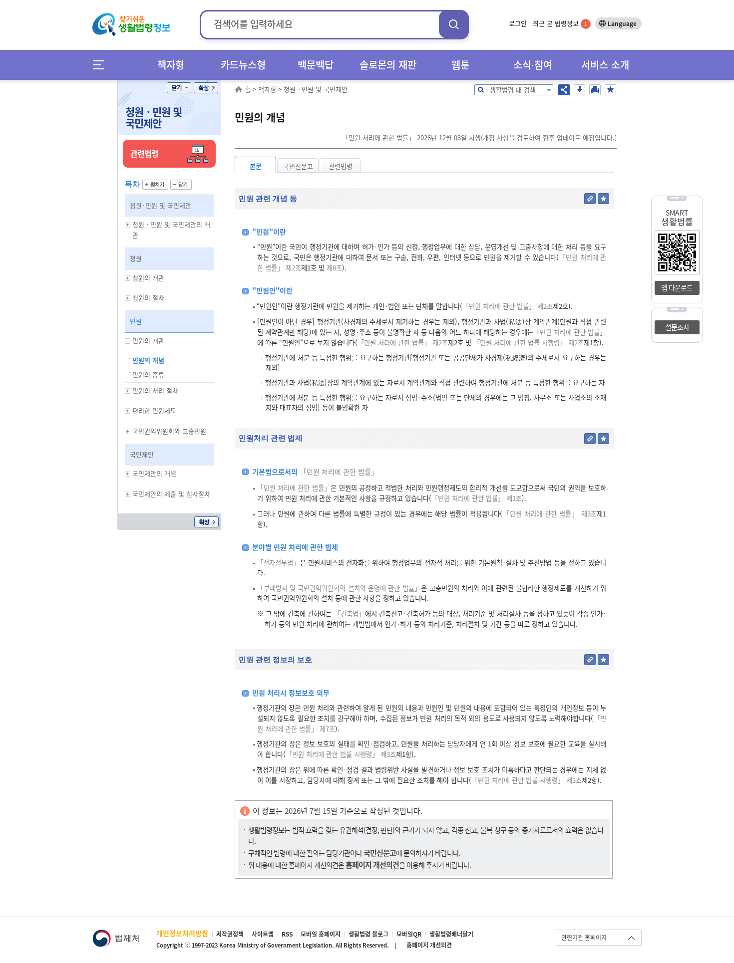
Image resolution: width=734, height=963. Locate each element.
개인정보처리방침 (182, 933)
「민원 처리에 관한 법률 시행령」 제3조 (341, 754)
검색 (454, 24)
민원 (136, 321)
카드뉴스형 (243, 64)
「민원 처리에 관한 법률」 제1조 (476, 498)
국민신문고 (298, 166)
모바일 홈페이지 (321, 934)
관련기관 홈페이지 (584, 937)
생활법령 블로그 (368, 934)
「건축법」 (349, 613)
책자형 (170, 64)
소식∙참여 (532, 64)
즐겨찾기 (610, 89)
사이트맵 (263, 934)
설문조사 (677, 327)
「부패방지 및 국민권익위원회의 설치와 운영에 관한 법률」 (339, 588)
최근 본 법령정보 (560, 23)
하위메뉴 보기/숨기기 (128, 225)
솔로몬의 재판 (388, 64)
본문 (256, 166)
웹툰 (460, 64)
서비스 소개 (605, 64)
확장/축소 (206, 87)
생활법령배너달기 (451, 934)
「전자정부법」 (278, 562)
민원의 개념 (148, 360)
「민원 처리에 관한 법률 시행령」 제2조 (528, 342)
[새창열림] (115, 934)
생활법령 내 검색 (513, 89)
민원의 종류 (148, 374)
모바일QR (408, 934)
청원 (136, 258)
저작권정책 (230, 934)
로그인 (518, 23)
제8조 (333, 267)
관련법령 (341, 166)
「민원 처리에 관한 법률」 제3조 (549, 513)
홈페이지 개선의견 (429, 945)
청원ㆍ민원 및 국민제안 (153, 117)
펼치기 (155, 185)
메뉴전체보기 (101, 64)
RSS (287, 934)
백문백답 (316, 64)
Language (622, 23)
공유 (564, 89)
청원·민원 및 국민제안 (160, 205)
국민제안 (142, 454)
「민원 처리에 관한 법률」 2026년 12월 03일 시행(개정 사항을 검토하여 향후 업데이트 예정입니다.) (479, 137)
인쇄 (595, 89)
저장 (579, 89)
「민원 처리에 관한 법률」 (569, 332)
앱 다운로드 (677, 287)
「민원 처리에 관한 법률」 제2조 (507, 306)
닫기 (179, 87)
